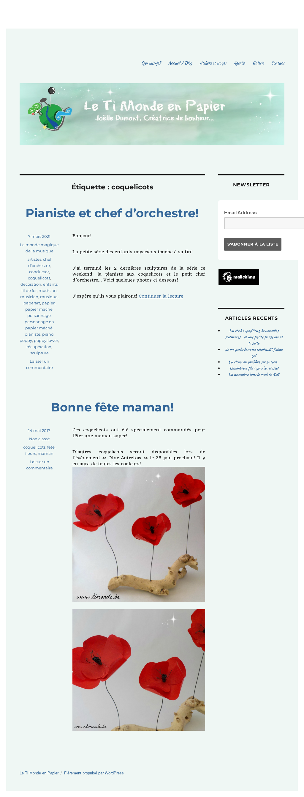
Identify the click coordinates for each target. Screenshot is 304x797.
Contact (277, 63)
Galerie (258, 63)
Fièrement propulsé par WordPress (94, 773)
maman (45, 453)
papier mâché (39, 309)
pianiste (32, 334)
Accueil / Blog (180, 63)
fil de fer (29, 290)
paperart (31, 303)
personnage (39, 315)
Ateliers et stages (213, 63)
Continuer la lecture (161, 296)
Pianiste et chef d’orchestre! (112, 213)
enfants (50, 284)
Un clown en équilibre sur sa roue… (253, 362)
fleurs (30, 453)
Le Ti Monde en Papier (39, 773)
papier (48, 303)
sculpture (39, 352)
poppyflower (46, 340)
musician (48, 290)
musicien (29, 296)
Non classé (39, 438)
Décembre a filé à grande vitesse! (253, 368)
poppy (26, 340)
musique (49, 296)
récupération (38, 346)
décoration (30, 284)
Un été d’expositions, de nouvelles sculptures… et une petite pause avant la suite (254, 337)
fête (51, 447)
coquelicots (39, 278)
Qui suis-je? (151, 63)
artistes (34, 259)
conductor (39, 271)
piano (47, 334)
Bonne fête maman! (112, 407)
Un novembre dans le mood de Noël (253, 374)
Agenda (239, 63)
